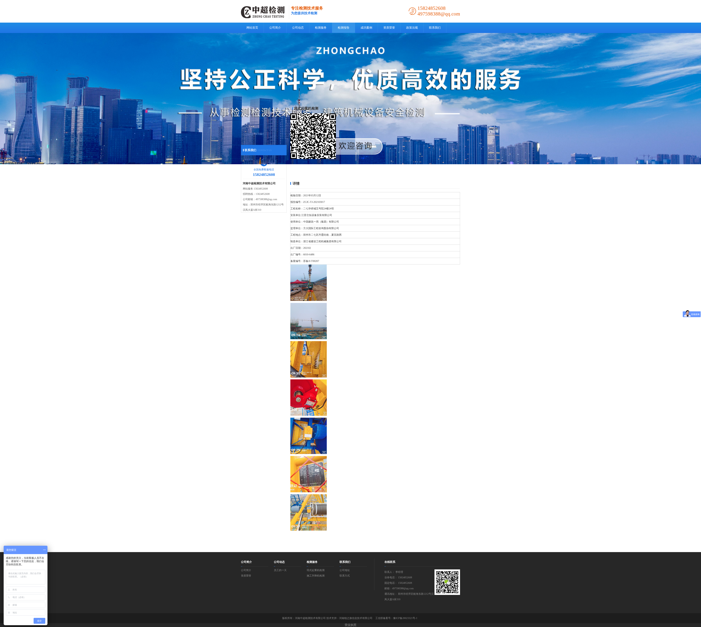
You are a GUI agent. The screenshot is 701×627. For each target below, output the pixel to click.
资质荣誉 (389, 27)
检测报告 (343, 27)
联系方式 (345, 575)
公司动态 (298, 27)
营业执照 (350, 624)
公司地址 (345, 570)
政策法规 (412, 27)
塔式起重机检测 (316, 570)
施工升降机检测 (316, 575)
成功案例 (366, 27)
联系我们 (435, 27)
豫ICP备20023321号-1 (405, 618)
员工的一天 (280, 570)
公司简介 (275, 27)
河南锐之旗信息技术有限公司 (355, 618)
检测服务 (321, 27)
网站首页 (252, 27)
